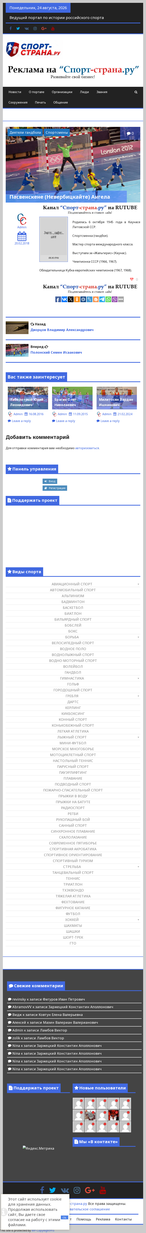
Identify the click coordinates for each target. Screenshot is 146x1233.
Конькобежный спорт (73, 725)
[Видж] (113, 1127)
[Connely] (113, 1103)
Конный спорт (73, 719)
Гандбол (73, 672)
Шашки (73, 931)
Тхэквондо (73, 890)
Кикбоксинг (73, 713)
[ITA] (102, 1115)
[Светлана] (125, 1103)
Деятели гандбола (25, 132)
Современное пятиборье (73, 843)
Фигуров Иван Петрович (64, 999)
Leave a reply (21, 421)
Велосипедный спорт (73, 643)
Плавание (72, 778)
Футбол (73, 913)
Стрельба (72, 866)
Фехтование (73, 902)
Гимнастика (72, 678)
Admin (21, 227)
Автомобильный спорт (73, 590)
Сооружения (18, 102)
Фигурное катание (73, 908)
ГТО (73, 943)
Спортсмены (57, 132)
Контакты (123, 1219)
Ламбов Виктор (53, 1030)
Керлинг (73, 707)
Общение (60, 102)
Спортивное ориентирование (73, 855)
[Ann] (102, 1103)
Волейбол (73, 666)
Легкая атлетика (73, 731)
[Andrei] (78, 1127)
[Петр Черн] (90, 1103)
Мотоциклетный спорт (73, 754)
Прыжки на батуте (73, 802)
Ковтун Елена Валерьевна (61, 1014)
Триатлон (73, 884)
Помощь (83, 1219)
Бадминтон (73, 601)
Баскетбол (73, 607)
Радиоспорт (73, 807)
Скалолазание (73, 837)
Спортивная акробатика (73, 849)
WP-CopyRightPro (43, 1230)
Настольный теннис (73, 760)
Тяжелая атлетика (73, 896)
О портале (36, 92)
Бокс (73, 631)
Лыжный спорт (72, 737)
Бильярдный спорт (73, 619)
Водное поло (73, 649)
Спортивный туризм (73, 860)
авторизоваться (87, 448)
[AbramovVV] (102, 1127)
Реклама (103, 1219)
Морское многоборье (73, 749)
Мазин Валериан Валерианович (70, 1022)
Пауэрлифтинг (73, 772)
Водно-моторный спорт (73, 660)
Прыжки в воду (72, 796)
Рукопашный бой (73, 819)
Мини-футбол (73, 743)
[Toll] (78, 1103)
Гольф (73, 684)
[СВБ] (90, 1127)
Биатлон (73, 613)
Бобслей (73, 625)
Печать (40, 102)
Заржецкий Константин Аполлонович (80, 1007)
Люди (84, 92)
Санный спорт (73, 825)
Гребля (72, 696)
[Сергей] (125, 1127)
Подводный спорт (73, 784)
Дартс (73, 701)
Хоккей (72, 919)
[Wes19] (90, 1115)
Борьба (72, 637)
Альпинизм (73, 596)
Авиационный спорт (72, 584)
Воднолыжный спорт (73, 654)
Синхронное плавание (73, 831)
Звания (102, 92)
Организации (62, 92)
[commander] (78, 1115)
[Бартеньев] (125, 1115)
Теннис (73, 878)
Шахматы (73, 925)
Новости (15, 92)
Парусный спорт (73, 766)
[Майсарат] (113, 1115)
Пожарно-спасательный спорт (73, 790)
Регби (73, 813)
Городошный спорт (72, 690)
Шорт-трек (73, 937)
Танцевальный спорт (73, 872)
